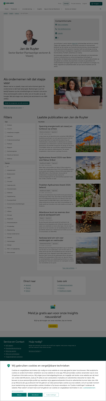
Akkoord (19, 395)
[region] (53, 381)
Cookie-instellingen (51, 395)
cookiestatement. (89, 388)
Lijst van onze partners (17, 391)
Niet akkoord (35, 395)
